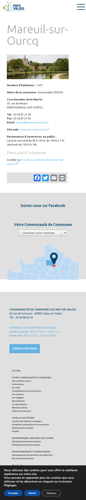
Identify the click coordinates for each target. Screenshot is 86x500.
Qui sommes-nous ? (21, 381)
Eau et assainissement (23, 458)
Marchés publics (20, 407)
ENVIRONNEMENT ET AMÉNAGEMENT (31, 452)
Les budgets (18, 397)
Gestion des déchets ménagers (27, 421)
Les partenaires (19, 404)
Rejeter (32, 493)
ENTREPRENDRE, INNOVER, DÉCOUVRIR (32, 438)
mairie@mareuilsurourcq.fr (32, 122)
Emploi (15, 431)
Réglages (51, 493)
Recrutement (18, 401)
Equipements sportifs (23, 428)
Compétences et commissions (26, 391)
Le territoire (18, 384)
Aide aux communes (21, 411)
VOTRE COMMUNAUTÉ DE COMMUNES (31, 377)
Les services (18, 394)
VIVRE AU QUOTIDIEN (23, 418)
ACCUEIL (16, 371)
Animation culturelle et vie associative (30, 424)
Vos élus (16, 387)
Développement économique (26, 441)
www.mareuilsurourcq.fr (35, 129)
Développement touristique (26, 445)
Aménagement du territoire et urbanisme (32, 455)
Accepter (13, 493)
